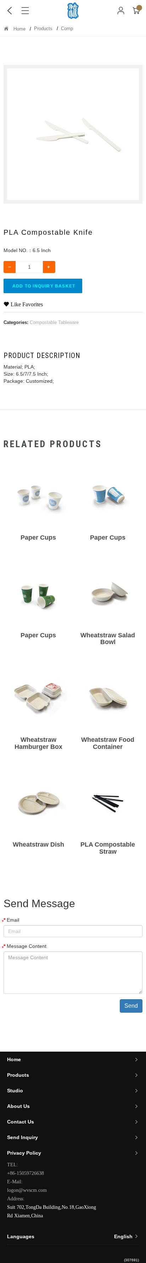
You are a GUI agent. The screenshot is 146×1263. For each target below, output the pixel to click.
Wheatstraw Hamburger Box (38, 743)
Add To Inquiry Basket (43, 286)
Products (44, 28)
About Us (18, 1106)
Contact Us (20, 1122)
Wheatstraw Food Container (107, 743)
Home (19, 29)
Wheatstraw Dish (38, 844)
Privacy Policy (24, 1153)
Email (13, 920)
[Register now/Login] (121, 10)
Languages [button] (70, 1236)
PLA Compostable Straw (107, 848)
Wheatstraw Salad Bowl (107, 639)
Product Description (42, 355)
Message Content (26, 946)
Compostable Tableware (54, 322)
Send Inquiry (22, 1137)
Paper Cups (38, 537)
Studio (15, 1090)
